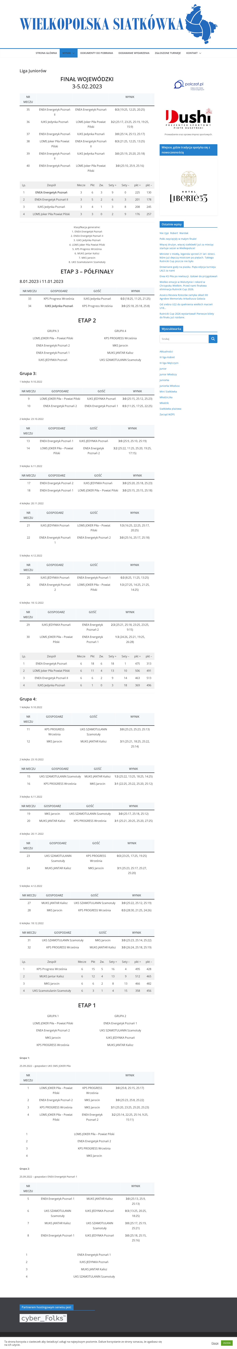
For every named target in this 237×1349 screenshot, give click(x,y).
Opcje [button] (214, 1343)
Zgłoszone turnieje (168, 53)
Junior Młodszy (168, 374)
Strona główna (46, 53)
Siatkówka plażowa (170, 408)
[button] (73, 53)
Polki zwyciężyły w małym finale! (178, 238)
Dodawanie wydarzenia (133, 53)
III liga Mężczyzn (169, 363)
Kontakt (192, 53)
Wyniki (66, 53)
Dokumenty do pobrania (96, 53)
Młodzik (164, 403)
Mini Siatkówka (168, 391)
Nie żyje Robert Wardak (174, 233)
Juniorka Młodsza (170, 385)
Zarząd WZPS (167, 414)
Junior (163, 368)
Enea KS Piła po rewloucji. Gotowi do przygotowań (188, 276)
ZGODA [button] (227, 1342)
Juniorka (164, 380)
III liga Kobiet (167, 357)
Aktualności (166, 351)
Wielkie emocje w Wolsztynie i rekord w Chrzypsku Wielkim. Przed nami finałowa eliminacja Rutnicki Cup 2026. (183, 285)
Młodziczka (166, 397)
